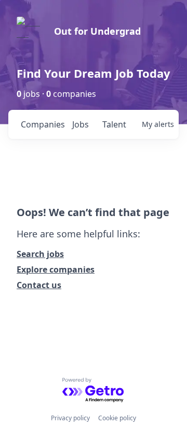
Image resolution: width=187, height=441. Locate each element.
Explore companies (56, 269)
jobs (80, 124)
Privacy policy (70, 418)
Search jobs (40, 254)
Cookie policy (117, 418)
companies (42, 124)
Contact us (39, 285)
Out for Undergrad (97, 31)
